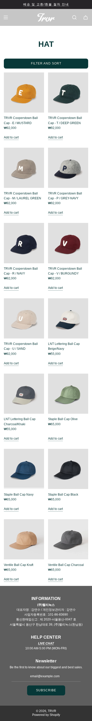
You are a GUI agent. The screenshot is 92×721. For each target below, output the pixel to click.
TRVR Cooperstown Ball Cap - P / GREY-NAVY (65, 196)
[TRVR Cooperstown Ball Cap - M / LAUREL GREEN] (24, 168)
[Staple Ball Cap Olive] (68, 394)
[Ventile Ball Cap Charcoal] (68, 539)
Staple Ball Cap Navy (18, 494)
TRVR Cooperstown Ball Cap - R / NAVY (21, 271)
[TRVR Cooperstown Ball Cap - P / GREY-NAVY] (68, 168)
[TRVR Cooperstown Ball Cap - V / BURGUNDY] (68, 243)
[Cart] (85, 17)
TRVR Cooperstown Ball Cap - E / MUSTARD (21, 120)
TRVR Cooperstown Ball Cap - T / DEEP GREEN (65, 120)
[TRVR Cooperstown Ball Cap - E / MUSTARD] (24, 92)
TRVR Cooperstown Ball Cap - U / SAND (21, 346)
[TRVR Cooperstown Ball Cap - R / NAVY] (24, 243)
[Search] (74, 17)
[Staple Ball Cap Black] (68, 469)
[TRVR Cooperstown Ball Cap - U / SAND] (24, 318)
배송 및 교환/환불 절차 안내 (46, 4)
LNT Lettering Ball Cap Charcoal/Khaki (20, 421)
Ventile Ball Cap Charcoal (66, 565)
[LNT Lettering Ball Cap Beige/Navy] (68, 318)
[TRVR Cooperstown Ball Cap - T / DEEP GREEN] (68, 92)
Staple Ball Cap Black (63, 494)
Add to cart (11, 137)
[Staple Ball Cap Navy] (24, 469)
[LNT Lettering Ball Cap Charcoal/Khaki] (24, 394)
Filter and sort (46, 63)
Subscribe (46, 690)
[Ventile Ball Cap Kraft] (24, 539)
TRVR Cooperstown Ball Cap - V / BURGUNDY (65, 271)
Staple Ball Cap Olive (63, 419)
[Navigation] (5, 17)
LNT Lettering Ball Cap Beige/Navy (64, 346)
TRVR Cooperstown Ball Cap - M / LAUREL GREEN (22, 196)
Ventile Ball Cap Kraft (18, 565)
